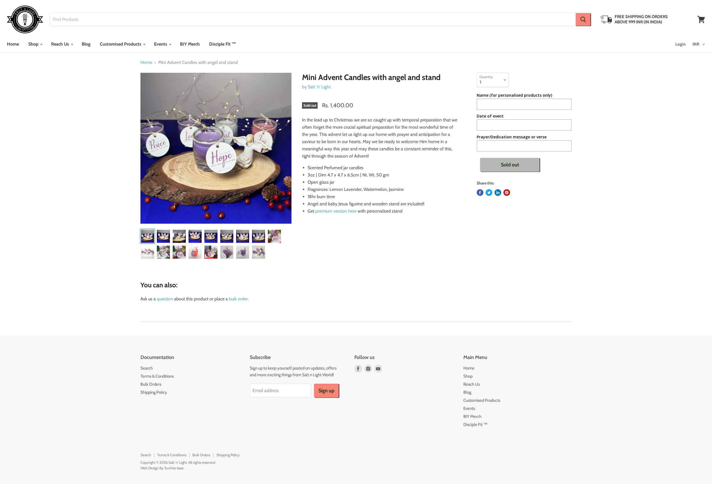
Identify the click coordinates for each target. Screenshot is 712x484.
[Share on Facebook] (480, 192)
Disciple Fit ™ (222, 44)
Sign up (326, 391)
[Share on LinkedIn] (498, 192)
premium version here (336, 211)
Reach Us (60, 44)
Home (13, 44)
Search (146, 368)
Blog (86, 44)
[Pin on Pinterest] (506, 192)
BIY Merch (190, 44)
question (165, 298)
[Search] (583, 19)
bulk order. (239, 298)
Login (680, 44)
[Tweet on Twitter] (489, 192)
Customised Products (121, 44)
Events (161, 44)
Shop (33, 44)
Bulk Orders (150, 384)
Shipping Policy (153, 392)
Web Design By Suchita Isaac (162, 468)
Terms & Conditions (157, 376)
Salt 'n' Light (319, 86)
